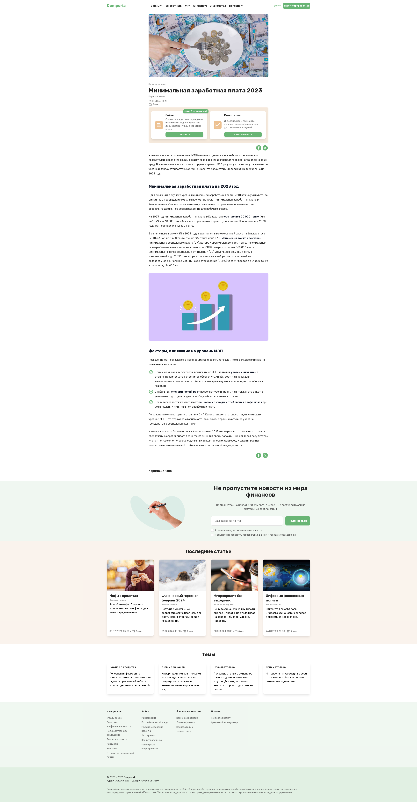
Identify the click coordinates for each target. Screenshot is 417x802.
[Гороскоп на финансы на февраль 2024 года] (182, 575)
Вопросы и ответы (117, 739)
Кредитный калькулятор (224, 722)
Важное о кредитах (187, 718)
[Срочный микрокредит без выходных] (234, 575)
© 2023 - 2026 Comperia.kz (122, 777)
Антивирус (200, 5)
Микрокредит (149, 718)
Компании (112, 748)
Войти (277, 5)
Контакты (112, 744)
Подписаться (298, 520)
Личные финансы (185, 722)
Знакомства (218, 5)
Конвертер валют (221, 718)
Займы (155, 5)
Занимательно (184, 731)
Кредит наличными (152, 740)
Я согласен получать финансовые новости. (238, 530)
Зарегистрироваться (296, 5)
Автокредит (148, 735)
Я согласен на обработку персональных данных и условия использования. (255, 534)
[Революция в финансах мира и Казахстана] (286, 575)
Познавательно (185, 727)
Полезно (234, 5)
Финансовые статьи (188, 711)
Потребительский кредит (156, 722)
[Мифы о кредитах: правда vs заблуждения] (130, 575)
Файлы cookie (114, 718)
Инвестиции (174, 5)
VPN (187, 5)
